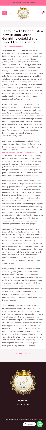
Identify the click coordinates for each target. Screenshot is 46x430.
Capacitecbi (38, 419)
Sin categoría (9, 46)
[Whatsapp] (40, 424)
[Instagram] (18, 404)
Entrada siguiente (23, 353)
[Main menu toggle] (4, 13)
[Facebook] (27, 404)
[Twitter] (21, 404)
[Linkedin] (24, 404)
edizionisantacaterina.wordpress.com (16, 153)
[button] (10, 13)
